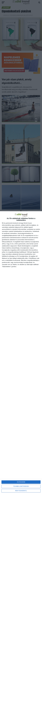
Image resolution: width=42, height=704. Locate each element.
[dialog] (21, 457)
